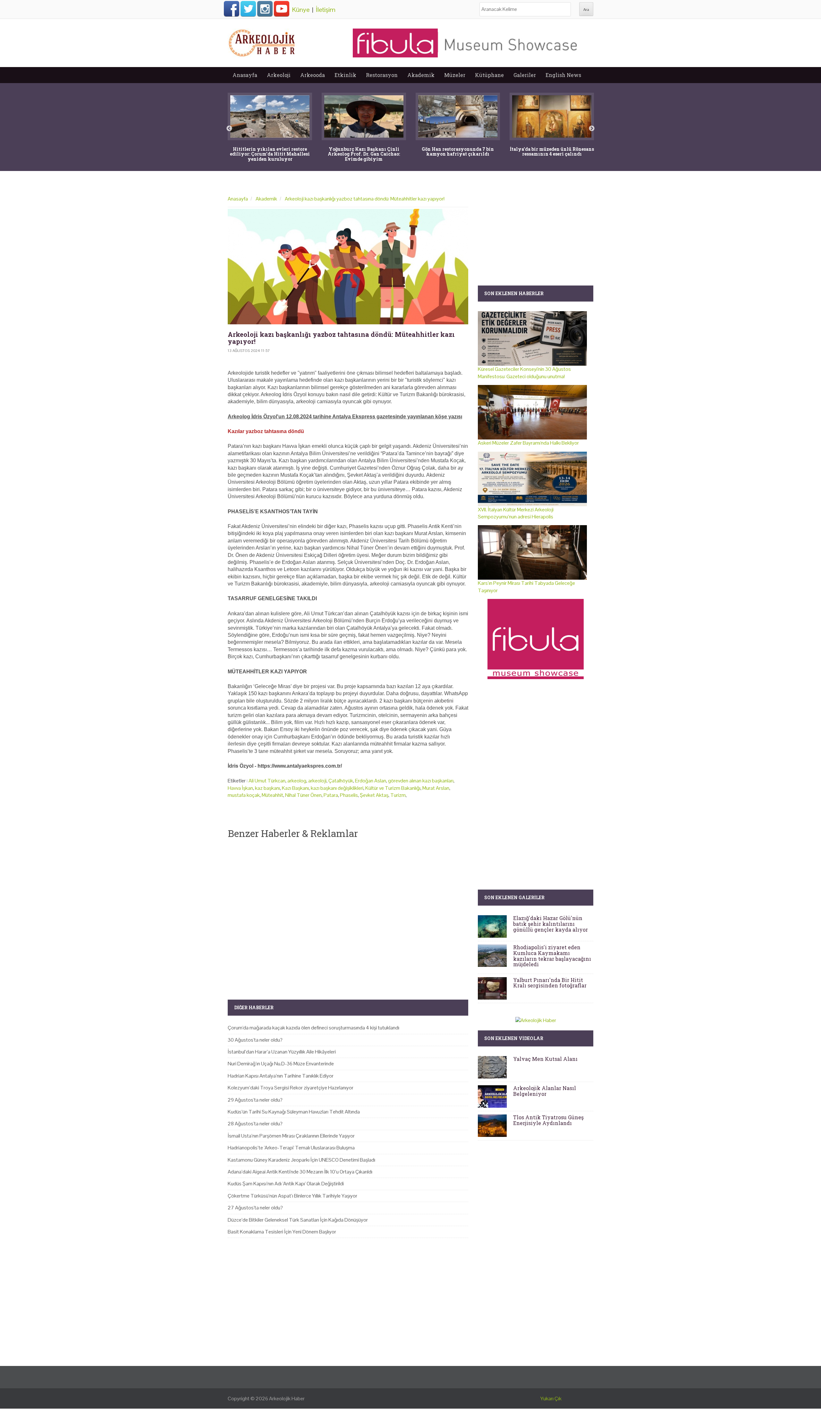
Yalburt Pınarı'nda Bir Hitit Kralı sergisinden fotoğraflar (550, 983)
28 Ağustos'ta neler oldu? (255, 1123)
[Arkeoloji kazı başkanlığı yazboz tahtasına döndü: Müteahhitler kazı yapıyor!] (348, 266)
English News (563, 75)
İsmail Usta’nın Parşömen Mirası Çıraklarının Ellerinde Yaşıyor (291, 1135)
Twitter (248, 8)
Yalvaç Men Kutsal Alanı (545, 1058)
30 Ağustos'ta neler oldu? (255, 1039)
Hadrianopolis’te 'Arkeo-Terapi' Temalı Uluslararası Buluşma (291, 1147)
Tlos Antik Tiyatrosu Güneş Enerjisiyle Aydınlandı (548, 1120)
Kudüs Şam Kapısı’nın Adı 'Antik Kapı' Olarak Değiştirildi (286, 1183)
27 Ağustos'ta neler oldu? (255, 1207)
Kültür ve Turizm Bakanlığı (392, 788)
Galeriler (524, 75)
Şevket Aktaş (374, 795)
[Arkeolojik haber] (262, 41)
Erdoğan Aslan (370, 780)
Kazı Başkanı (295, 788)
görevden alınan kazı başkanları (420, 780)
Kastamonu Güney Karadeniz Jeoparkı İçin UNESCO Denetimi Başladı (301, 1159)
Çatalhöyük (340, 780)
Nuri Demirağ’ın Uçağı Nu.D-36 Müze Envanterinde (281, 1063)
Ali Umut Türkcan (267, 780)
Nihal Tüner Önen (303, 795)
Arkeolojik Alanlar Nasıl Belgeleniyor (544, 1091)
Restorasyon (382, 75)
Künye (300, 9)
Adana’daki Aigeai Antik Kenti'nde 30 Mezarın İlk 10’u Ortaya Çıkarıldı (300, 1171)
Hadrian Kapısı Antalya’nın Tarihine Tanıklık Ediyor (281, 1075)
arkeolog (296, 780)
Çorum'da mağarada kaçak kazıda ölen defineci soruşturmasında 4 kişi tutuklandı (313, 1027)
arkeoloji (317, 780)
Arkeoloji (279, 75)
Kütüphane (489, 75)
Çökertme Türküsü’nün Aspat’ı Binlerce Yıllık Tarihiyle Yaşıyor (292, 1195)
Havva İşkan (240, 788)
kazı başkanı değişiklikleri (337, 788)
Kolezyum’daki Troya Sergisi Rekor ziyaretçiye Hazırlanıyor (290, 1087)
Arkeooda (312, 75)
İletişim (325, 9)
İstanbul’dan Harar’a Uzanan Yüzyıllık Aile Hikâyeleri (282, 1051)
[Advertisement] (348, 914)
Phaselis (349, 795)
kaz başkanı (267, 788)
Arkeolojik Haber (287, 1398)
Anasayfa (245, 75)
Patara (331, 795)
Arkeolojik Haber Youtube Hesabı (281, 8)
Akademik (421, 75)
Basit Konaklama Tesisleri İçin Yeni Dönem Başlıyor (282, 1231)
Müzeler (454, 75)
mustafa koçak (244, 795)
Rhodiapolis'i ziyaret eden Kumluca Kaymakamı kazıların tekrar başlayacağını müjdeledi (552, 956)
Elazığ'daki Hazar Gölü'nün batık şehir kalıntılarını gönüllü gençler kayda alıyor (550, 924)
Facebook (231, 8)
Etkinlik (345, 75)
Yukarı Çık (551, 1398)
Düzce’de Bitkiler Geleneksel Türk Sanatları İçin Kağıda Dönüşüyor (298, 1219)
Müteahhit (272, 795)
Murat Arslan (435, 788)
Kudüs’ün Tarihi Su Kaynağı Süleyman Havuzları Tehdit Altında (294, 1111)
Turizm (398, 795)
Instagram (265, 8)
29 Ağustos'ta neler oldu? (255, 1099)
